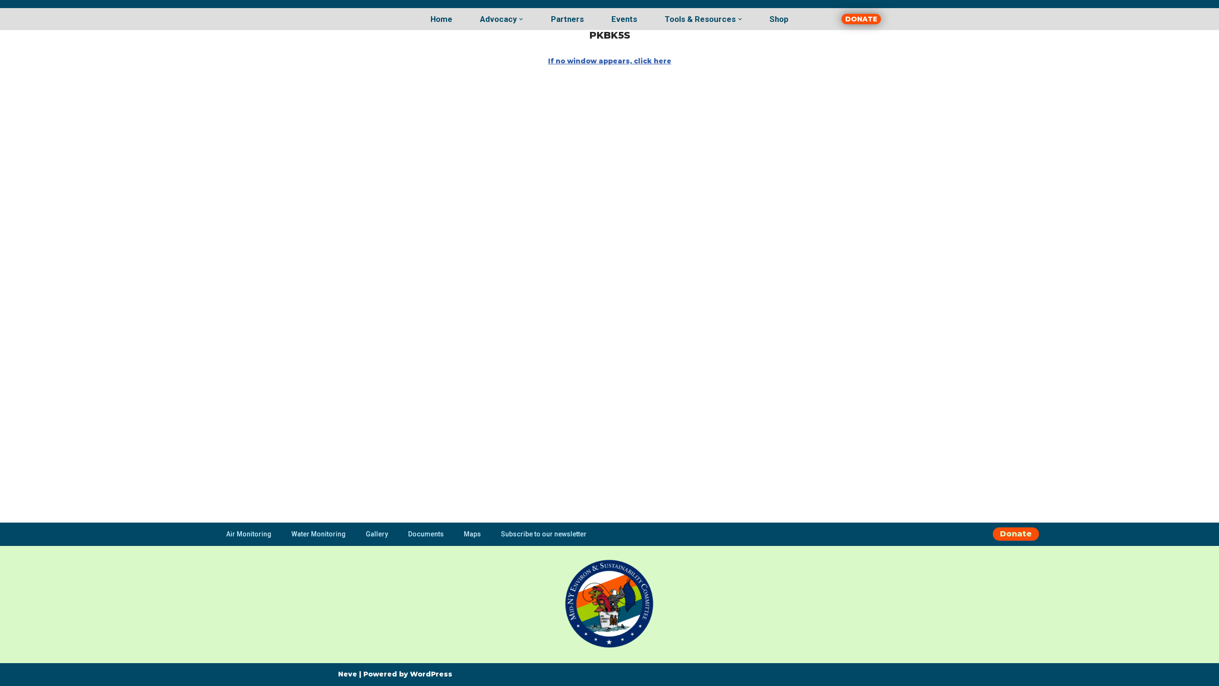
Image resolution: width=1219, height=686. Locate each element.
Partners (567, 19)
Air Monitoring (248, 534)
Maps (472, 534)
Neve (347, 674)
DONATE (861, 19)
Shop (779, 19)
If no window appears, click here (609, 61)
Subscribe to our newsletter (544, 534)
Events (624, 19)
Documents (426, 534)
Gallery (377, 534)
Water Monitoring (318, 534)
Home (441, 19)
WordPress (431, 674)
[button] (521, 19)
